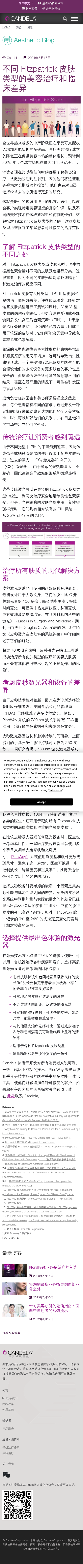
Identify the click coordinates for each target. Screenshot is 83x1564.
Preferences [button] (55, 790)
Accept (41, 802)
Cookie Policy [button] (38, 786)
